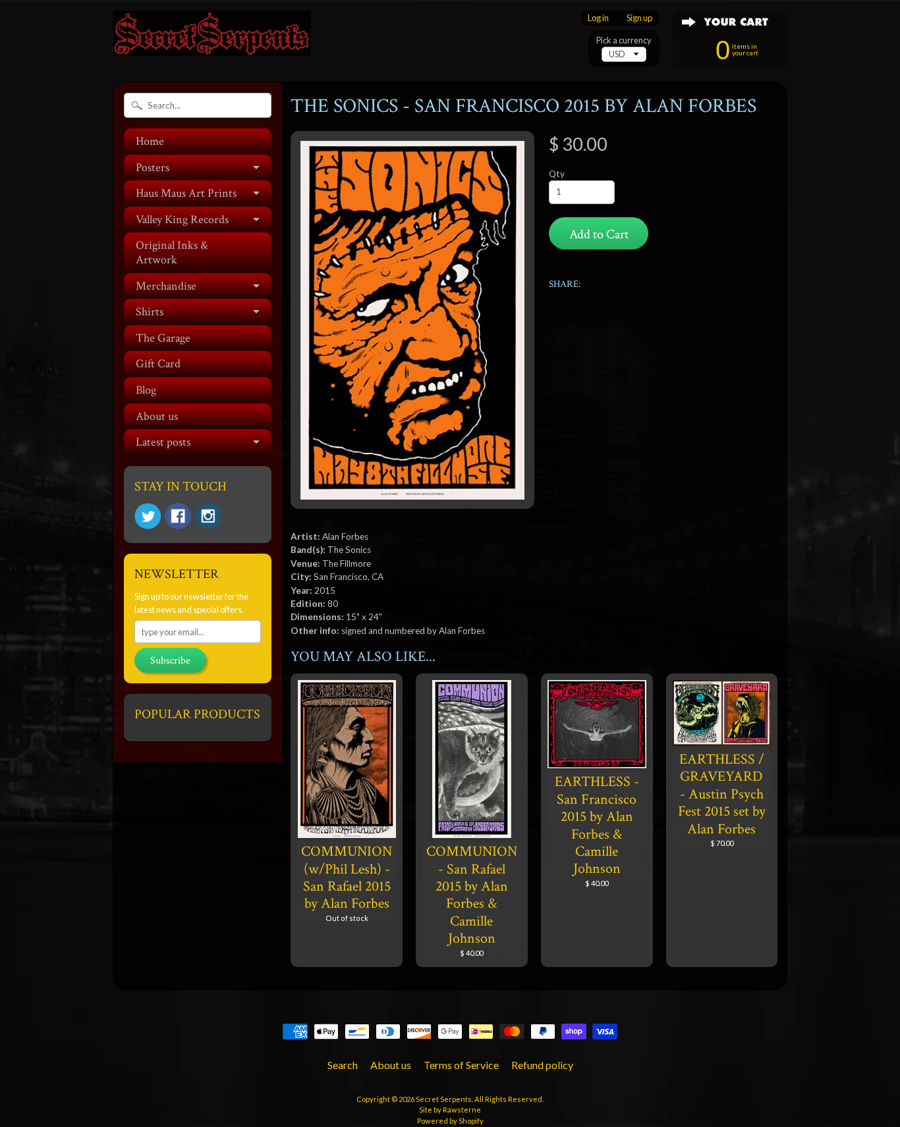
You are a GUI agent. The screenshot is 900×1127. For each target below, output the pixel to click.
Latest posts (163, 442)
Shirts (149, 311)
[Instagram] (208, 516)
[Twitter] (147, 516)
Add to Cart (599, 234)
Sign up (639, 18)
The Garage (163, 338)
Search (342, 1065)
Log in (598, 18)
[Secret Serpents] (211, 38)
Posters (152, 167)
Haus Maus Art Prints (186, 193)
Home (150, 141)
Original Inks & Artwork (172, 252)
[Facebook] (178, 516)
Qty (557, 174)
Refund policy (542, 1065)
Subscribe (170, 661)
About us (157, 416)
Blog (146, 390)
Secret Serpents (444, 1099)
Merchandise (166, 286)
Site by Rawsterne (450, 1109)
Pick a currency (624, 40)
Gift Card (158, 363)
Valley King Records (182, 219)
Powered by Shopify (450, 1120)
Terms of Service (461, 1065)
